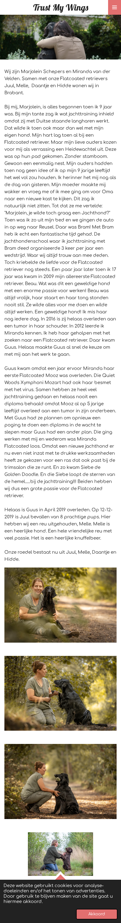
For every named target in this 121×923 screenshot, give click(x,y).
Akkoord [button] (96, 914)
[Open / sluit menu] (114, 7)
